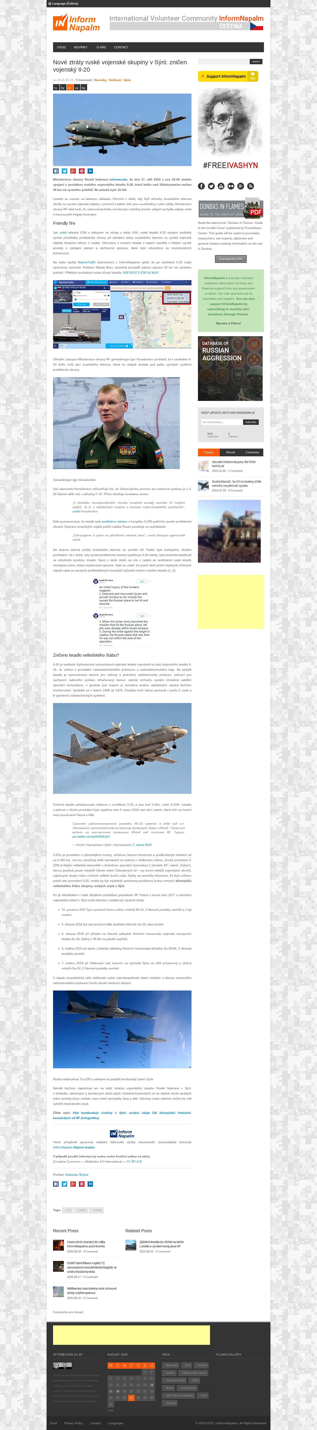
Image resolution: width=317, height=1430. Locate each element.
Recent (230, 452)
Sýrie (127, 80)
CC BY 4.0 (134, 1161)
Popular (208, 452)
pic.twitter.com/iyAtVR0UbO (91, 836)
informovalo (118, 179)
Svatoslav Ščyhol (76, 1174)
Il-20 (68, 1210)
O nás (101, 47)
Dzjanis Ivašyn (84, 1147)
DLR (187, 1365)
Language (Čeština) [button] (65, 3)
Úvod (61, 47)
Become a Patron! (228, 323)
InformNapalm (62, 1147)
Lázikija (97, 1210)
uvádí (63, 232)
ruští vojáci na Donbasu (179, 1395)
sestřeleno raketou (114, 521)
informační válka (175, 1380)
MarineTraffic (87, 262)
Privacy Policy (73, 1423)
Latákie (82, 1210)
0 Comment (84, 80)
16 (151, 1384)
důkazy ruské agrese (194, 1372)
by (62, 87)
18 (117, 1391)
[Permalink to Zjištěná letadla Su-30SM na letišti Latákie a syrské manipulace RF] (131, 1244)
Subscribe (212, 435)
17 (110, 1391)
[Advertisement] (231, 602)
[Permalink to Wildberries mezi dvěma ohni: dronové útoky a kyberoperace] (58, 1291)
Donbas (202, 1365)
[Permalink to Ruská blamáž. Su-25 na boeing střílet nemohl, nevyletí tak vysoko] (203, 485)
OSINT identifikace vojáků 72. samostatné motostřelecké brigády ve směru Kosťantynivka (92, 1267)
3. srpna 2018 (142, 844)
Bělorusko (172, 1365)
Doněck (170, 1372)
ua (76, 87)
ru (55, 87)
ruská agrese (188, 1387)
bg (83, 87)
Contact (121, 47)
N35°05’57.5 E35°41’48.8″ (141, 272)
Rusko (169, 1387)
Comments (252, 452)
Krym (195, 1380)
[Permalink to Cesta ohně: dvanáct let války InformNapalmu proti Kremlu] (58, 1244)
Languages (116, 1423)
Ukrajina (171, 1403)
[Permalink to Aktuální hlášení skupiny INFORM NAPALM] (203, 466)
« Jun (110, 1410)
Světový (115, 80)
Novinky (80, 47)
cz (69, 87)
